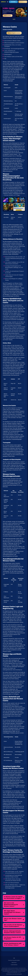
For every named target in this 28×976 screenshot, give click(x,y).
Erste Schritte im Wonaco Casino (12, 40)
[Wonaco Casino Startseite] (3, 2)
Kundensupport (8, 54)
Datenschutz (14, 962)
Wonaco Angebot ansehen (14, 33)
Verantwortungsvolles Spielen (14, 960)
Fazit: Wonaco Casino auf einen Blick (13, 56)
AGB (14, 958)
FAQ (5, 58)
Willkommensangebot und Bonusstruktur (14, 42)
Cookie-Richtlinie (14, 964)
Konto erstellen (22, 1)
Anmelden (13, 1)
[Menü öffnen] (7, 2)
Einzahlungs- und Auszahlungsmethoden (14, 48)
